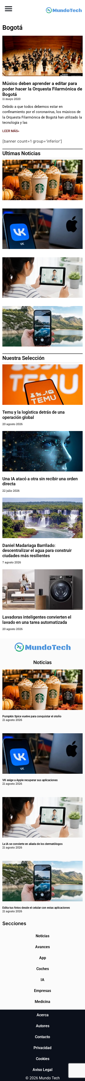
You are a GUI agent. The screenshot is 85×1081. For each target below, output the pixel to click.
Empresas (42, 990)
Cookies (42, 1058)
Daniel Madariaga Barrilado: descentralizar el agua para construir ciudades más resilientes (37, 550)
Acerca (43, 1015)
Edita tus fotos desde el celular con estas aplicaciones (36, 907)
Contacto (42, 1037)
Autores (42, 1026)
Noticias (42, 936)
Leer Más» (10, 131)
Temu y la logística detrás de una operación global (33, 415)
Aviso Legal (42, 1069)
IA (42, 979)
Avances (42, 947)
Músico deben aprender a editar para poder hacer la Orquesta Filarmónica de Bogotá (42, 89)
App (42, 958)
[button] (8, 8)
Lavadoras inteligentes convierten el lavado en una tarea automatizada (36, 620)
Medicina (42, 1001)
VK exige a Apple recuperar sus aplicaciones (30, 780)
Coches (42, 969)
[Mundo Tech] (64, 10)
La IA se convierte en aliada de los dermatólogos (32, 844)
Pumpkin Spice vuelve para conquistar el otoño (31, 716)
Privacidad (42, 1048)
